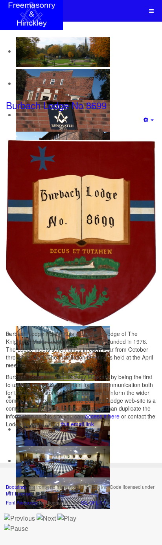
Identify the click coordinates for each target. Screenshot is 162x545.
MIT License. (19, 493)
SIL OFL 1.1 (93, 502)
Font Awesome (22, 502)
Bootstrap (16, 486)
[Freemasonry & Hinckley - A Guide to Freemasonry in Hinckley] (31, 11)
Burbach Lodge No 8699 (56, 105)
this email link (77, 424)
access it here (102, 416)
